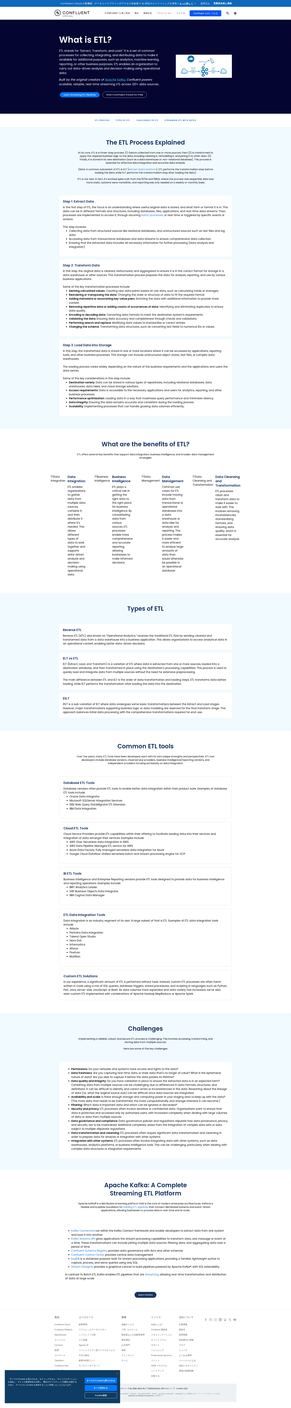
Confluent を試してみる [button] (205, 13)
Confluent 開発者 (159, 1329)
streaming (152, 1274)
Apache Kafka (115, 80)
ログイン (205, 3)
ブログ (182, 1345)
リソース (156, 1317)
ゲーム (124, 1360)
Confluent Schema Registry (89, 1251)
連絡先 (182, 1329)
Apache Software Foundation (141, 1395)
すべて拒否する (101, 1388)
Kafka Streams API (83, 1239)
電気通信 (125, 1340)
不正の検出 (84, 1355)
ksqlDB (75, 1259)
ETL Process (102, 120)
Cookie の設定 (182, 1388)
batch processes (152, 215)
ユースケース (86, 1317)
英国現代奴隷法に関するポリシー (160, 1388)
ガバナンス (60, 1355)
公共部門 (125, 1345)
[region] (62, 1386)
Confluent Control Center (87, 1255)
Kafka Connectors (83, 1231)
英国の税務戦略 (186, 1371)
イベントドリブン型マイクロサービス (97, 1350)
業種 (123, 1317)
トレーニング (157, 1350)
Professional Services (161, 1355)
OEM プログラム (159, 1365)
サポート (155, 1345)
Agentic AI (83, 1345)
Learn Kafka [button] (145, 1294)
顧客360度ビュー (87, 1360)
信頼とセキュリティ (188, 1365)
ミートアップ (157, 1371)
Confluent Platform (63, 1329)
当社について (186, 1317)
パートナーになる (187, 1360)
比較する (155, 1376)
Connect (59, 1345)
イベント (155, 1360)
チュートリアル (158, 1340)
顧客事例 (83, 1324)
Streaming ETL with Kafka (180, 120)
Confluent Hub (61, 1365)
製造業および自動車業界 (133, 1335)
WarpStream (61, 1335)
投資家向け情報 (186, 1340)
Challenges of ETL (147, 120)
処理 (57, 1350)
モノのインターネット (89, 1365)
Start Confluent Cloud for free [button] (124, 94)
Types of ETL (122, 120)
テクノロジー (127, 1355)
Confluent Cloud (62, 1324)
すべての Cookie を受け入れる (101, 1380)
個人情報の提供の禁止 (138, 1388)
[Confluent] (72, 13)
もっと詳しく (186, 3)
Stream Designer (82, 1267)
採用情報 (183, 1335)
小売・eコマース (129, 1329)
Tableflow (59, 1360)
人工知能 (83, 1340)
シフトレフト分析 (87, 1335)
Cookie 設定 (101, 1395)
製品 (57, 1317)
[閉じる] (117, 1373)
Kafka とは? (157, 1324)
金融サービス (127, 1324)
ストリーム (60, 1340)
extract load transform (142, 169)
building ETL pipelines (135, 1207)
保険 (123, 1350)
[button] (145, 226)
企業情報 (183, 1324)
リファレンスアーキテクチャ (92, 1329)
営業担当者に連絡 (223, 3)
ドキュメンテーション (161, 1335)
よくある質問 (185, 1355)
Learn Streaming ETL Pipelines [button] (80, 94)
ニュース (183, 1350)
